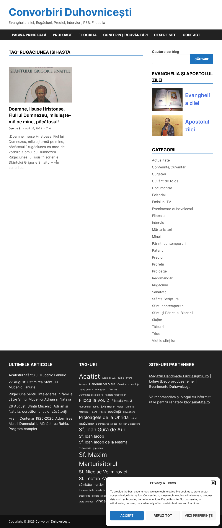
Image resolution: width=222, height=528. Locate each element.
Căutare (201, 59)
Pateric (157, 250)
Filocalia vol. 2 (94, 400)
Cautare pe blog (165, 51)
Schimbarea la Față (106, 423)
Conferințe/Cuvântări (125, 35)
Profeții (158, 264)
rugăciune (86, 423)
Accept (127, 515)
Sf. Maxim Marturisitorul (98, 459)
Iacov (96, 406)
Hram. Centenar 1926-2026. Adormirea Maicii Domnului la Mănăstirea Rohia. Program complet (40, 423)
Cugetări (159, 174)
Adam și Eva (109, 377)
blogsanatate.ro (197, 402)
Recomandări (162, 278)
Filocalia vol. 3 (121, 401)
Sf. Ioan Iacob (91, 436)
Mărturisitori (162, 229)
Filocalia (87, 35)
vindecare (105, 501)
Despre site (165, 35)
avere (129, 377)
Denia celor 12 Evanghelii (92, 389)
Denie (112, 389)
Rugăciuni (160, 285)
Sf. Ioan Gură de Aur (102, 430)
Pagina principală (29, 35)
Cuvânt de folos (165, 181)
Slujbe (157, 320)
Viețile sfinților (164, 340)
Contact (191, 35)
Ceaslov (122, 384)
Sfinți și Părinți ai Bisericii (172, 313)
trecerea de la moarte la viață (95, 490)
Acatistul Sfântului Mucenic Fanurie (37, 375)
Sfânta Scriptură (165, 299)
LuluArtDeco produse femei (171, 381)
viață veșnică (86, 501)
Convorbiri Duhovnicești (70, 12)
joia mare (108, 406)
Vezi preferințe (199, 515)
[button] (213, 483)
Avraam (83, 384)
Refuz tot (163, 515)
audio (121, 377)
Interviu (158, 222)
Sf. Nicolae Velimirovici (103, 471)
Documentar (162, 188)
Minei (156, 236)
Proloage (62, 35)
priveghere (129, 412)
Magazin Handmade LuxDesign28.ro (179, 376)
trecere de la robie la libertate (95, 495)
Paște (103, 412)
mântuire (83, 412)
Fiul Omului (85, 406)
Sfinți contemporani (168, 306)
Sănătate (159, 292)
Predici (157, 257)
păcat (134, 418)
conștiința (134, 384)
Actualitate (161, 160)
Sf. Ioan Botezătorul (129, 423)
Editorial (159, 195)
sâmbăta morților (91, 485)
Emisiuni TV (161, 202)
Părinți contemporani (169, 243)
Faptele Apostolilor (115, 394)
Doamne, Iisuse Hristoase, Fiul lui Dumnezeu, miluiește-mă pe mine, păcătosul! (40, 115)
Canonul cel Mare (102, 384)
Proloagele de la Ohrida (104, 417)
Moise (120, 406)
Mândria (130, 406)
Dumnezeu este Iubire (91, 394)
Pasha (94, 412)
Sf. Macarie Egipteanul (91, 448)
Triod (156, 333)
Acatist (89, 376)
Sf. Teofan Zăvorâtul (100, 478)
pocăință (114, 412)
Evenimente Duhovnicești (170, 386)
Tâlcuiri (158, 326)
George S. (15, 128)
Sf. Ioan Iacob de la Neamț (103, 442)
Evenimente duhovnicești (172, 209)
